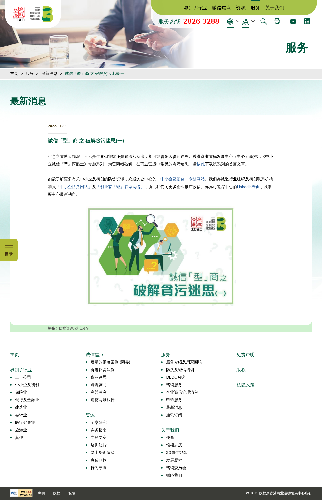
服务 (255, 8)
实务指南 (99, 430)
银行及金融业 (27, 399)
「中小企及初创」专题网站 (180, 179)
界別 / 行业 (195, 8)
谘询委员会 (176, 467)
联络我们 (174, 475)
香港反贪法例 (103, 369)
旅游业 (21, 430)
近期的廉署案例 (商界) (110, 362)
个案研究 (99, 422)
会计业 (21, 415)
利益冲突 (99, 392)
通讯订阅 (174, 415)
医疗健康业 (25, 422)
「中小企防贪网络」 (74, 187)
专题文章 (99, 437)
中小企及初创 (27, 384)
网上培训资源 (103, 452)
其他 (19, 437)
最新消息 (49, 73)
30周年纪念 (176, 452)
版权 (241, 369)
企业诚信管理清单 (182, 392)
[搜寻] (263, 21)
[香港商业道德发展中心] (41, 14)
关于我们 (274, 8)
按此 (201, 164)
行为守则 (99, 467)
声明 (41, 493)
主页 (14, 73)
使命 (170, 437)
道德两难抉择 (103, 399)
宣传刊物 (99, 460)
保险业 (21, 392)
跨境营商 (99, 384)
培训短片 (99, 445)
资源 (241, 8)
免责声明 (245, 354)
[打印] (277, 21)
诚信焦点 (221, 8)
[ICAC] (19, 14)
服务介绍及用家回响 (184, 362)
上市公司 (23, 377)
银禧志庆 (174, 445)
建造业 (21, 407)
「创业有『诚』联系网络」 (120, 187)
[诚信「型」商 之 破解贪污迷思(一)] (161, 256)
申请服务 (174, 399)
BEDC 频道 (176, 377)
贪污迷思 (99, 377)
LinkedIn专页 (248, 187)
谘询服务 (174, 384)
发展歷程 (174, 460)
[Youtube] (293, 21)
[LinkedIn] (307, 21)
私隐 (71, 493)
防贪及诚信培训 (180, 369)
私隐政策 (245, 384)
